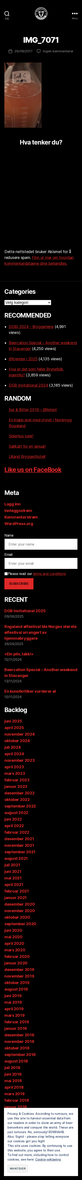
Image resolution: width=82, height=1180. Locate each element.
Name (9, 535)
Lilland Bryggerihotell (27, 456)
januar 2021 (15, 897)
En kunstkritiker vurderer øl (30, 691)
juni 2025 (13, 721)
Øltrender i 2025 (23, 359)
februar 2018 (16, 1100)
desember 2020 (19, 904)
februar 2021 (16, 891)
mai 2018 (13, 1080)
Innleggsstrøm (18, 510)
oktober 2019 (17, 982)
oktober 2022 (17, 799)
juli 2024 (12, 747)
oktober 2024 (17, 740)
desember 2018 (19, 1035)
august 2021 (16, 858)
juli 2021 (12, 865)
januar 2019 (15, 1028)
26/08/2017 (23, 51)
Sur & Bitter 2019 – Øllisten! (33, 409)
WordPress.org (18, 523)
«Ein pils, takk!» (18, 654)
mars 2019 (14, 1015)
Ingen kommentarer (58, 51)
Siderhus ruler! (21, 436)
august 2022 (16, 812)
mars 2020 (14, 950)
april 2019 (13, 1009)
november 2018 (19, 1041)
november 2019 (19, 976)
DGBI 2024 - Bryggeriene (31, 326)
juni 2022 (13, 819)
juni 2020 (13, 930)
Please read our (37, 573)
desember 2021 (19, 839)
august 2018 (16, 1061)
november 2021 (19, 845)
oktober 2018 (17, 1048)
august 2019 (16, 989)
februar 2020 (17, 956)
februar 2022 (16, 832)
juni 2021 (12, 871)
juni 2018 (13, 1074)
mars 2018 (14, 1094)
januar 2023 (15, 786)
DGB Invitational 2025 (24, 611)
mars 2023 (14, 773)
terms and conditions (49, 573)
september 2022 (20, 806)
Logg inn (12, 504)
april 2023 (14, 767)
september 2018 (20, 1054)
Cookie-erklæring (48, 1159)
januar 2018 (15, 1107)
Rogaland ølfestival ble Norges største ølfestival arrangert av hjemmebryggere (40, 632)
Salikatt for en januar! (27, 446)
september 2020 (20, 924)
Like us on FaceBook (32, 469)
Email (8, 554)
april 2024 (14, 754)
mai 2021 (13, 878)
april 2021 (13, 884)
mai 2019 (13, 1002)
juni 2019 (13, 995)
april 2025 (14, 727)
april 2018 (13, 1087)
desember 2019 (19, 969)
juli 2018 (12, 1067)
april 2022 (14, 825)
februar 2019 (16, 1022)
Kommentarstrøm (21, 517)
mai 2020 (13, 937)
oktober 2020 (17, 917)
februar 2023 (17, 780)
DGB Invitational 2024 (28, 385)
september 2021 (19, 852)
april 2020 (14, 943)
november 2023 (19, 760)
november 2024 (19, 734)
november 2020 (19, 910)
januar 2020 (16, 963)
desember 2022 (19, 793)
